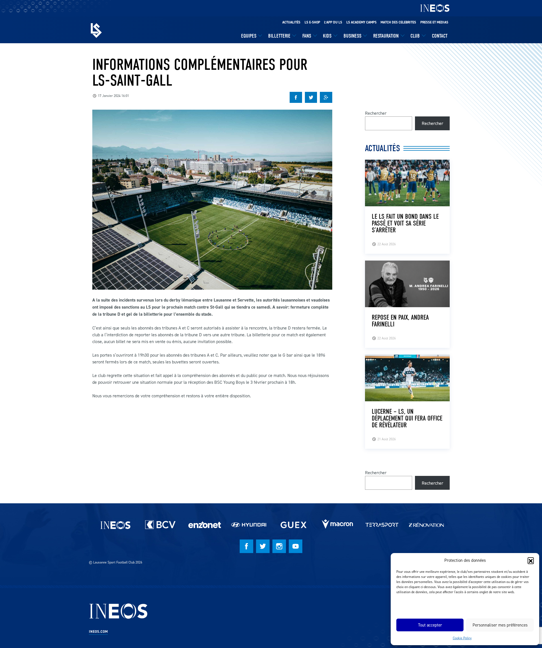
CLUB (415, 36)
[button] (531, 560)
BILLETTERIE (279, 36)
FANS (306, 36)
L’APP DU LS (333, 22)
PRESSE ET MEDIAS (434, 22)
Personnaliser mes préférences (500, 625)
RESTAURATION (386, 36)
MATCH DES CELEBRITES (398, 22)
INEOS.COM (98, 631)
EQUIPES (248, 36)
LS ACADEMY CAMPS (361, 22)
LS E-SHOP (312, 22)
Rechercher (375, 113)
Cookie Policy (462, 638)
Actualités (291, 22)
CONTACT (439, 36)
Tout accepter (430, 625)
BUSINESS (352, 36)
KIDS (327, 36)
